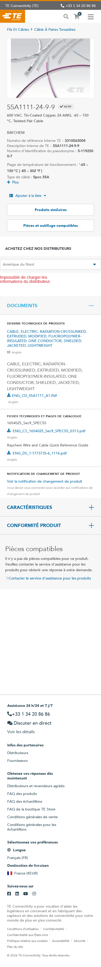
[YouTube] (25, 894)
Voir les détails (21, 731)
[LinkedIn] (17, 894)
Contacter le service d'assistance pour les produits (50, 578)
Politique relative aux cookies (27, 941)
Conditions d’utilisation (23, 929)
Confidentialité (53, 929)
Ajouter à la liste (28, 195)
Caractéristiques (29, 507)
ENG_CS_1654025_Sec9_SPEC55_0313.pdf (49, 431)
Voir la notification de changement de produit (44, 481)
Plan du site (15, 947)
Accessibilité (60, 941)
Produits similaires (51, 209)
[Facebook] (9, 894)
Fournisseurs (17, 760)
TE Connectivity (12, 16)
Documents (22, 305)
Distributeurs (17, 753)
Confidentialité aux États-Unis (27, 935)
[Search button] (66, 16)
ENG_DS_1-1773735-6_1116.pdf (40, 453)
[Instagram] (34, 894)
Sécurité (79, 941)
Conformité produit (34, 525)
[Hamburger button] (91, 16)
